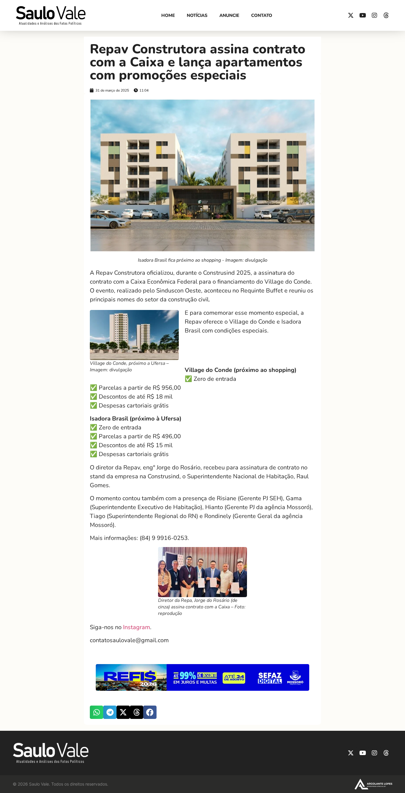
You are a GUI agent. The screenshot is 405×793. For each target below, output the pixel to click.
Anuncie (229, 15)
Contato (261, 15)
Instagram (136, 627)
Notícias (197, 15)
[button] (96, 712)
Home (168, 15)
